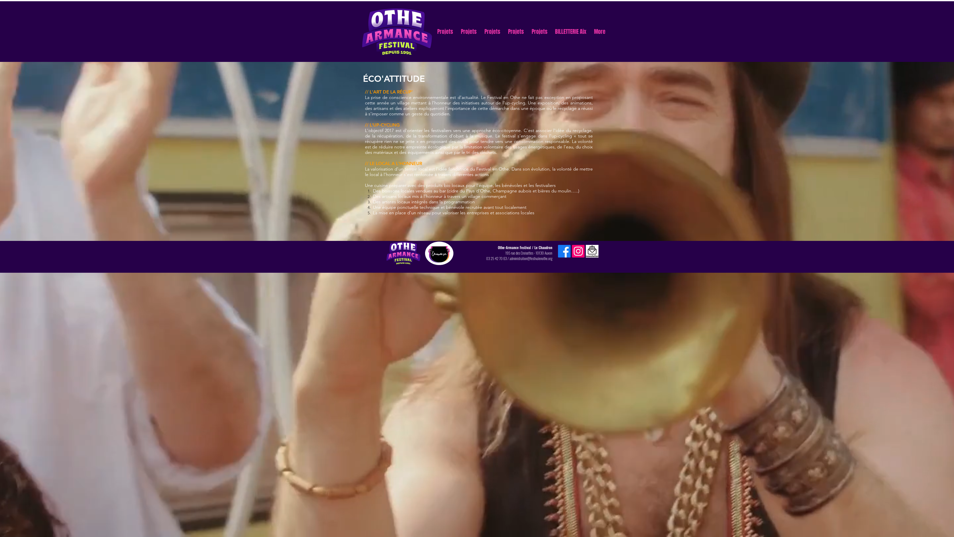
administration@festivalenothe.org (531, 258)
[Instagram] (578, 251)
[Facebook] (564, 251)
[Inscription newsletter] (592, 251)
